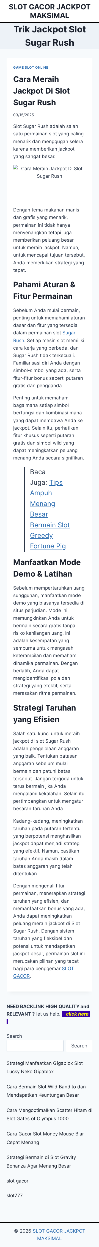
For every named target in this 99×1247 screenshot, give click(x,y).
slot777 (15, 1195)
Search (14, 1036)
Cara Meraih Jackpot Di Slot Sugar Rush (41, 90)
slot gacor (17, 1181)
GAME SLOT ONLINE (30, 67)
